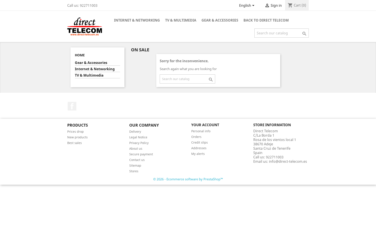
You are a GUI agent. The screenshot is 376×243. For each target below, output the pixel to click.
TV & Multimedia (180, 20)
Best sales (74, 143)
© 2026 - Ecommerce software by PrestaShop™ (188, 179)
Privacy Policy (139, 143)
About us (135, 148)
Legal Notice (138, 137)
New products (77, 137)
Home (80, 55)
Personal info (200, 131)
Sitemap (135, 165)
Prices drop (75, 131)
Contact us (137, 160)
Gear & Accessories (219, 20)
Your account (205, 124)
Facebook (72, 106)
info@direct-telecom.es (288, 161)
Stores (133, 171)
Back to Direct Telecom (266, 20)
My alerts (198, 154)
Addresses (198, 148)
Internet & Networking (137, 20)
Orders (196, 137)
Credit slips (199, 142)
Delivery (135, 131)
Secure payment (141, 154)
